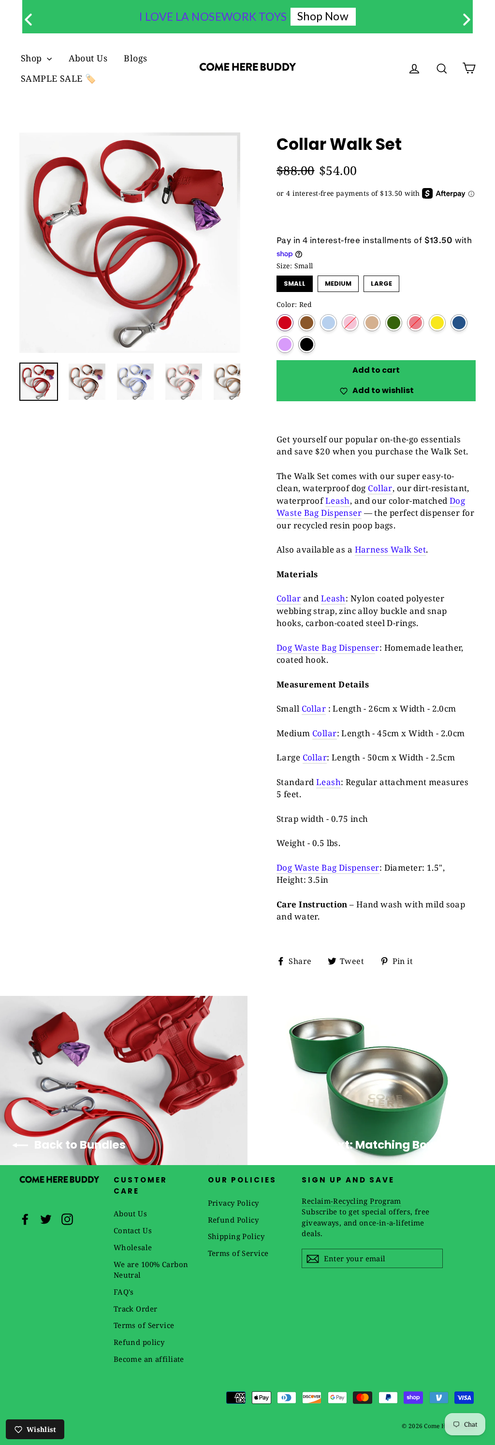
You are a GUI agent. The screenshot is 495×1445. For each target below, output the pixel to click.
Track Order (136, 1309)
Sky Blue (328, 322)
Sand (372, 322)
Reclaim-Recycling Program (351, 1201)
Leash (337, 500)
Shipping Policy (236, 1236)
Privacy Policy (233, 1203)
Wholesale (133, 1247)
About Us (88, 58)
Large (381, 282)
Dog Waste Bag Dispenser (328, 867)
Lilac (285, 344)
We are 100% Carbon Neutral (151, 1269)
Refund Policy (233, 1220)
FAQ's (124, 1292)
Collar (380, 488)
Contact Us (133, 1230)
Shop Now (323, 16)
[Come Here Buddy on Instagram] (67, 1218)
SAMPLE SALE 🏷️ (58, 78)
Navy (459, 322)
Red (285, 322)
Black (306, 344)
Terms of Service (144, 1325)
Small (295, 282)
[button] (467, 20)
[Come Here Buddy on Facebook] (25, 1218)
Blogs (135, 58)
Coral (415, 322)
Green (393, 322)
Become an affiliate (149, 1359)
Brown (306, 322)
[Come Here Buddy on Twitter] (46, 1218)
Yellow (437, 322)
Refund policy (139, 1342)
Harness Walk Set (390, 549)
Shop (32, 58)
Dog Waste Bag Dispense (326, 647)
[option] (129, 242)
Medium (338, 282)
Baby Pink (350, 322)
